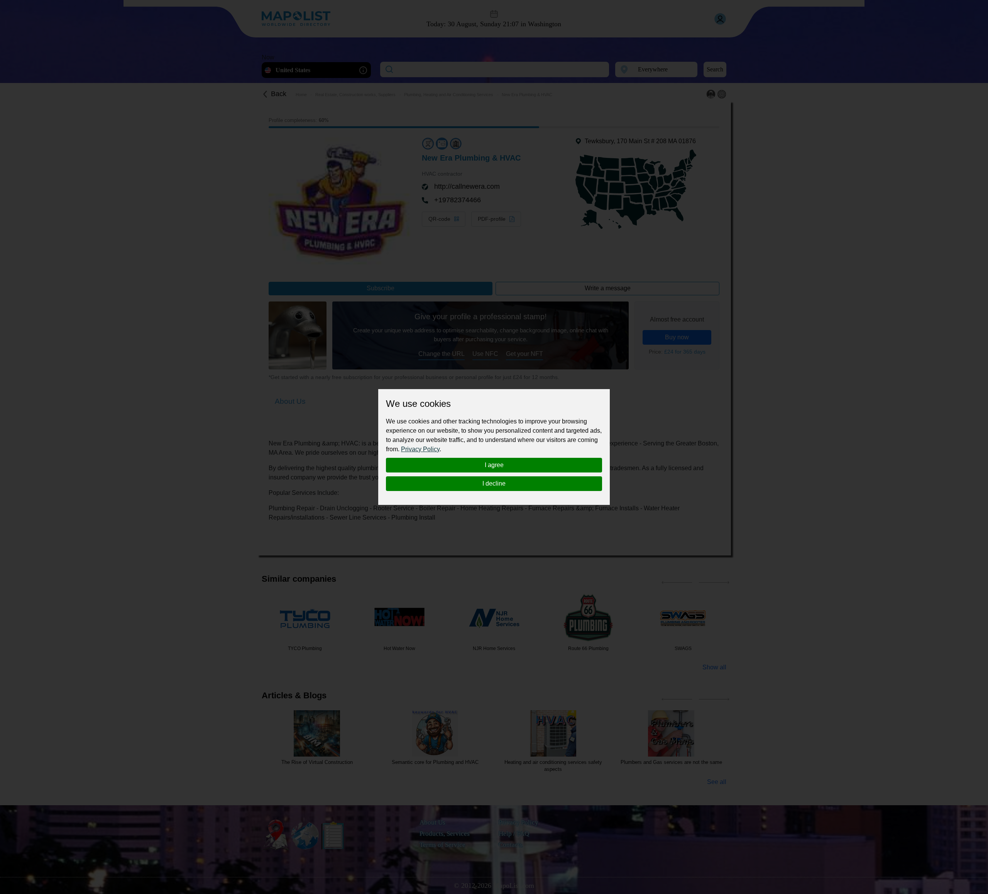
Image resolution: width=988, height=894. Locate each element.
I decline (494, 483)
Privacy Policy (420, 449)
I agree (494, 465)
